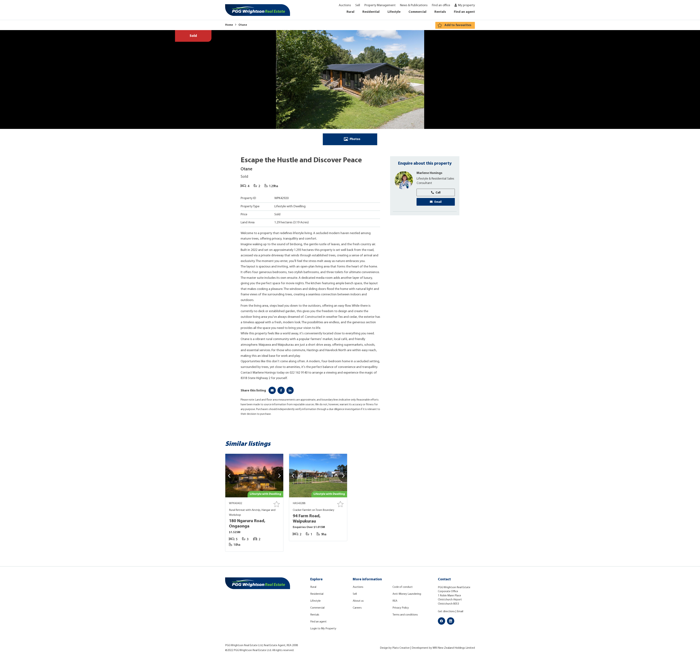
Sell (357, 5)
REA (394, 600)
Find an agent (464, 12)
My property (466, 5)
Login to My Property (323, 628)
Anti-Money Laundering (406, 594)
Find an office (441, 5)
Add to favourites (457, 25)
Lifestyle (394, 12)
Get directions (446, 611)
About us (358, 600)
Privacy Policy (400, 607)
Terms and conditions (405, 614)
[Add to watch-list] (276, 504)
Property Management (380, 5)
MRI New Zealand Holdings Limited (454, 648)
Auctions (345, 5)
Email (438, 201)
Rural (350, 12)
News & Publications (413, 5)
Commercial (417, 12)
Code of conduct (402, 587)
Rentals (440, 12)
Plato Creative (401, 648)
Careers (357, 607)
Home (229, 25)
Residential (371, 12)
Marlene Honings (429, 173)
